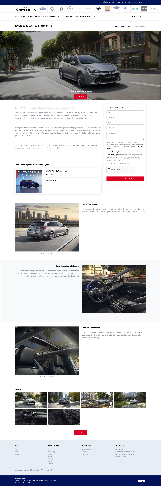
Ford (49, 449)
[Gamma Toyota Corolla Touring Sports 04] (130, 400)
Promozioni (39, 16)
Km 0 (16, 452)
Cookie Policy (18, 482)
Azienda (90, 16)
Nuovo (17, 16)
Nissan (50, 454)
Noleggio (51, 16)
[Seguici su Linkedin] (51, 470)
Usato (17, 454)
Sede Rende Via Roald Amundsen (126, 452)
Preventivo (80, 96)
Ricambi (84, 452)
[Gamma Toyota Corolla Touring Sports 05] (31, 417)
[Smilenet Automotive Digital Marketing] (141, 480)
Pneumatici (85, 454)
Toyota (122, 26)
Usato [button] (30, 16)
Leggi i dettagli (50, 180)
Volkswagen (52, 452)
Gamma (129, 26)
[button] (125, 152)
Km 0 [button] (24, 16)
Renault (50, 459)
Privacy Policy (27, 482)
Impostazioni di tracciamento (40, 482)
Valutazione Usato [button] (65, 16)
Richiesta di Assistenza (89, 449)
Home (116, 26)
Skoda (50, 457)
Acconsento (112, 163)
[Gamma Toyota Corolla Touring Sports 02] (64, 400)
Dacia (50, 461)
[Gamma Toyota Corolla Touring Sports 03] (97, 400)
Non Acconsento (124, 163)
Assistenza (79, 16)
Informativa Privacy (113, 154)
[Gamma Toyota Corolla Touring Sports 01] (31, 400)
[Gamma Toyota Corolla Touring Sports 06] (64, 417)
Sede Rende (119, 449)
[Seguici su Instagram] (42, 470)
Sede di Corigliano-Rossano (124, 454)
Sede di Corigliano (121, 457)
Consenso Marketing (112, 152)
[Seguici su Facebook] (31, 470)
